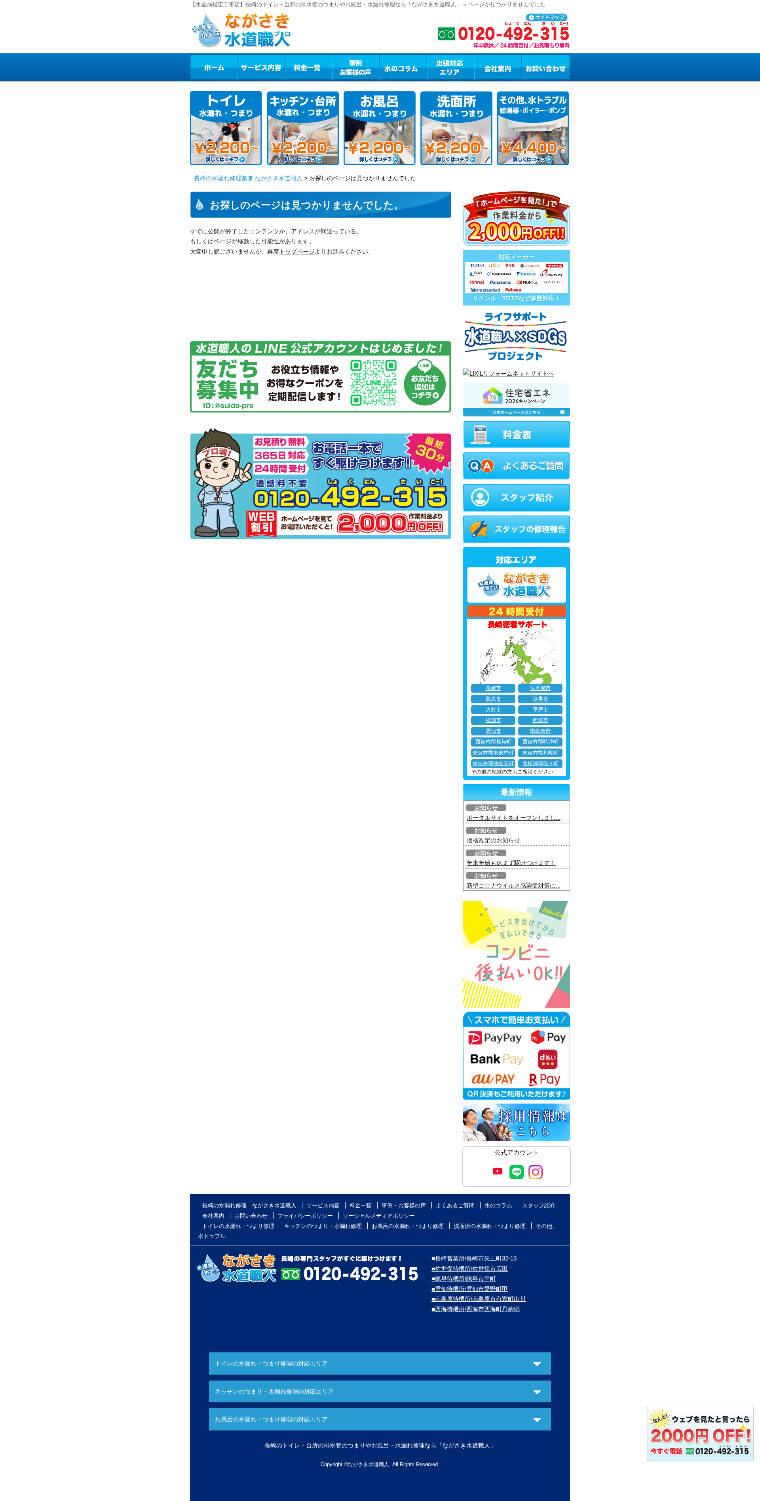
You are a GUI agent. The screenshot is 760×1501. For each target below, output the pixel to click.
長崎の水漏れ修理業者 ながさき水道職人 (248, 178)
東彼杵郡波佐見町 (493, 763)
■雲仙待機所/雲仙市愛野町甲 (469, 1288)
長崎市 (493, 688)
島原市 (493, 699)
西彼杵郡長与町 (493, 742)
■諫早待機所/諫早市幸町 (463, 1278)
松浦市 (493, 720)
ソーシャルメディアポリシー (379, 1216)
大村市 (493, 709)
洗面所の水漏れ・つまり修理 (490, 1226)
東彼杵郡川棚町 (540, 753)
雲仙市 (493, 731)
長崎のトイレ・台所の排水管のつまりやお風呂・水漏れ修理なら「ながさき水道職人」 (380, 1445)
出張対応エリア (450, 67)
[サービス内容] (246, 67)
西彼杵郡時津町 (540, 742)
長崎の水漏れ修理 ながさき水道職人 (249, 1205)
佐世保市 (540, 688)
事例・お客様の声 (356, 67)
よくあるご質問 (455, 1205)
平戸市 (540, 709)
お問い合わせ (546, 67)
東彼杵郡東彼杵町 (493, 753)
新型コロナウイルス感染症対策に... (513, 885)
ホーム (213, 67)
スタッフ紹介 (538, 1205)
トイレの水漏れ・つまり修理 (238, 1226)
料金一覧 (308, 67)
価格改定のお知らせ (493, 840)
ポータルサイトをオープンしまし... (513, 817)
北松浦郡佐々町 (540, 763)
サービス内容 (261, 67)
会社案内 (498, 67)
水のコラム (403, 67)
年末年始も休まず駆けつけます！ (511, 862)
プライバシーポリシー (305, 1216)
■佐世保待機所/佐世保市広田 (469, 1268)
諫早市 (540, 699)
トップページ (297, 251)
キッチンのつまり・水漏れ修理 (323, 1226)
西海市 (540, 720)
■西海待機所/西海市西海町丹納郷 (475, 1309)
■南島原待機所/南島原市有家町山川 (478, 1298)
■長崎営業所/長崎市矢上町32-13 (474, 1258)
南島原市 (540, 731)
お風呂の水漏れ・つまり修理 (408, 1226)
